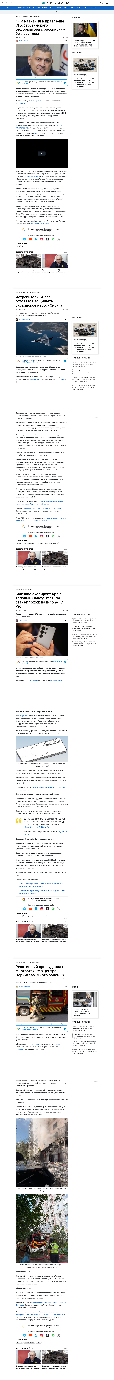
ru (10, 3)
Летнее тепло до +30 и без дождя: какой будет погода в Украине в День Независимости (85, 387)
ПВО (25, 543)
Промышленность (35, 16)
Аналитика (31, 8)
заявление (57, 1044)
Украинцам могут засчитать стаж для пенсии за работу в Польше (82, 1012)
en (7, 3)
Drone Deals (45, 12)
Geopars (37, 133)
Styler (80, 8)
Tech (31, 589)
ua (3, 3)
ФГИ (23, 246)
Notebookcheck (56, 680)
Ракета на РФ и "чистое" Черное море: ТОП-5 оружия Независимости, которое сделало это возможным (83, 82)
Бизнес (52, 8)
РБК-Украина (36, 101)
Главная (18, 16)
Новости (21, 8)
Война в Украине (68, 12)
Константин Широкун (79, 74)
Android (19, 916)
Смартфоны (42, 916)
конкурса (19, 194)
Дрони (39, 1342)
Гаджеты (33, 916)
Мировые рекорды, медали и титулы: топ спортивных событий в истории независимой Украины (84, 379)
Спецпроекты (91, 8)
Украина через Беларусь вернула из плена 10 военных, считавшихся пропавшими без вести (84, 364)
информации (23, 716)
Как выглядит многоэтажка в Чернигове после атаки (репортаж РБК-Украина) (83, 372)
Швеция (19, 543)
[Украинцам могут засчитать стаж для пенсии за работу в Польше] (85, 999)
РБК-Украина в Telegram (39, 224)
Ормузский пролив (55, 12)
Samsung (26, 916)
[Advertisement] (42, 397)
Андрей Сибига (32, 543)
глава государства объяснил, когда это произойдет (45, 508)
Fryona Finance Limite (32, 176)
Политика (42, 8)
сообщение (60, 379)
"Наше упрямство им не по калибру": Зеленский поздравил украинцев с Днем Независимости (84, 43)
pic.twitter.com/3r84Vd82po (37, 827)
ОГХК (18, 246)
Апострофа (20, 103)
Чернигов (19, 1342)
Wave (73, 8)
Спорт (66, 8)
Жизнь (59, 8)
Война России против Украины (49, 543)
